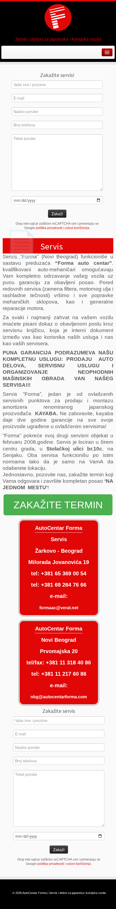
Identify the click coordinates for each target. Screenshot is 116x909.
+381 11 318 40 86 (67, 662)
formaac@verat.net (58, 607)
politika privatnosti (49, 228)
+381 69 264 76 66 (63, 585)
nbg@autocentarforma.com (58, 696)
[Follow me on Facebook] (6, 54)
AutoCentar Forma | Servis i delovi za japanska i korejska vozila (64, 892)
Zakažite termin (58, 504)
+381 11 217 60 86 (63, 674)
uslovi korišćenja (77, 228)
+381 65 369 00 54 (63, 573)
